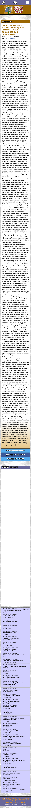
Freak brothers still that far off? (12, 610)
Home (2, 798)
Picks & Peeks (22, 798)
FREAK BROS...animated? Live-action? (14, 666)
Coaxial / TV (14, 798)
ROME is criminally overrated (11, 784)
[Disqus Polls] (15, 491)
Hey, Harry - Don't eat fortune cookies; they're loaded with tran (14, 761)
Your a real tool (7, 712)
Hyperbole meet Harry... (10, 632)
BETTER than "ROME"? (10, 707)
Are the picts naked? (9, 616)
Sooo (4, 749)
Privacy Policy (13, 802)
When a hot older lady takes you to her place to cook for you (14, 683)
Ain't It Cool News (18, 9)
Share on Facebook (16, 455)
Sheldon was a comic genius (11, 695)
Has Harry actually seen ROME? (12, 743)
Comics (15, 799)
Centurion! (6, 671)
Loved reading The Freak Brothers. (13, 660)
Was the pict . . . (7, 644)
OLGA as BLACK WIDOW (10, 690)
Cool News (7, 798)
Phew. (4, 627)
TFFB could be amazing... (10, 767)
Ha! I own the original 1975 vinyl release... (15, 655)
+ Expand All (25, 609)
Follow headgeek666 (15, 451)
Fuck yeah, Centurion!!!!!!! (11, 638)
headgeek (12, 38)
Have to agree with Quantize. (11, 701)
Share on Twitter (16, 459)
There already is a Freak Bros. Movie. (14, 731)
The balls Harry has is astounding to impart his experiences (13, 718)
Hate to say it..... (7, 725)
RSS (7, 802)
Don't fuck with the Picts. (10, 621)
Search (19, 799)
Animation (9, 799)
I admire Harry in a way (10, 649)
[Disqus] (15, 535)
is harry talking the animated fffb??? (14, 790)
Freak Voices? (7, 778)
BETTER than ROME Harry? (11, 677)
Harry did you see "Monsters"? (12, 773)
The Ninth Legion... (8, 754)
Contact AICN (21, 802)
